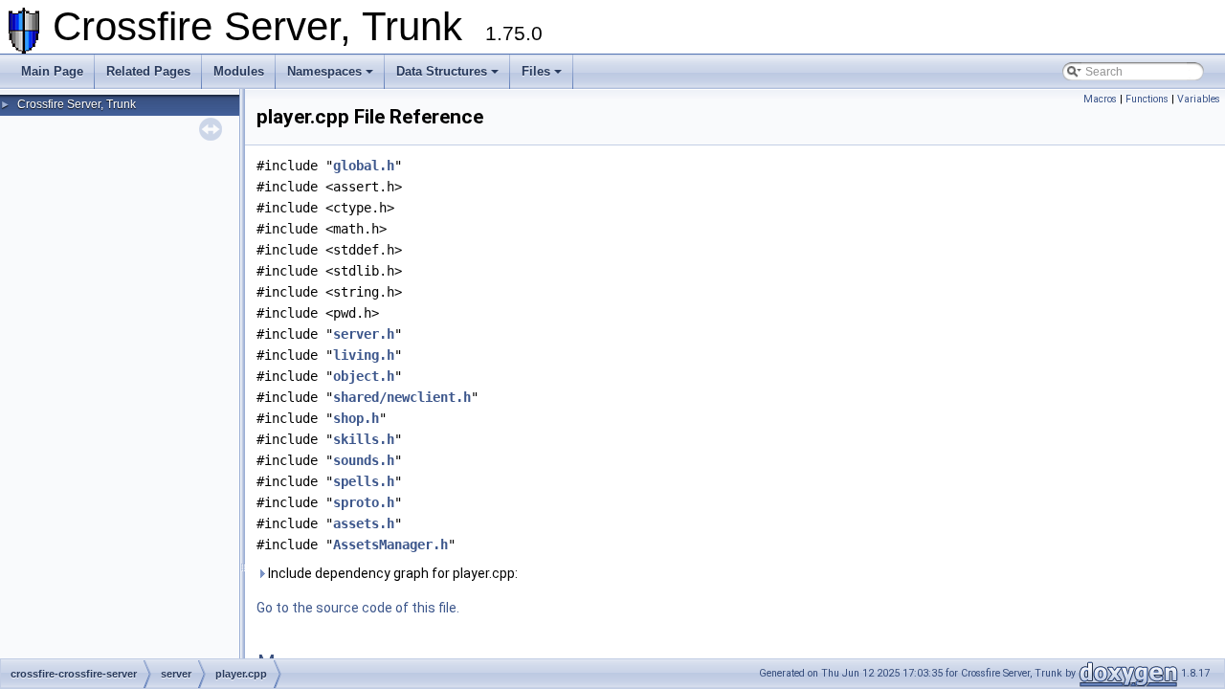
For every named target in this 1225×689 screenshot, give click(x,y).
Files (536, 71)
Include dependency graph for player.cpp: (391, 573)
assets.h (363, 523)
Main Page (52, 71)
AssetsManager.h (390, 544)
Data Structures (441, 71)
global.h (363, 165)
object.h (363, 376)
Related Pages (148, 71)
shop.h (356, 418)
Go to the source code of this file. (357, 607)
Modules (238, 71)
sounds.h (363, 460)
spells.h (363, 481)
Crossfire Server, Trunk (76, 104)
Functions (1147, 99)
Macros (1100, 99)
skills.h (363, 439)
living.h (363, 355)
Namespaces (324, 71)
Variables (1198, 99)
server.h (363, 334)
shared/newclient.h (402, 397)
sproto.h (363, 502)
